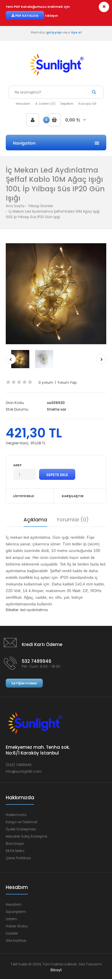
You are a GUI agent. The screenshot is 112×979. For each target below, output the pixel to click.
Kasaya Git (87, 103)
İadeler (12, 933)
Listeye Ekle (23, 496)
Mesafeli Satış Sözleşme (26, 836)
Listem (11, 918)
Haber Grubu (17, 926)
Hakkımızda (16, 814)
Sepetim (67, 103)
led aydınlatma (34, 609)
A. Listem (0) (45, 103)
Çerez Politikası (18, 858)
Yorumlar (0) (73, 519)
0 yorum (45, 382)
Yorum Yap (67, 382)
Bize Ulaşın (15, 843)
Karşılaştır (73, 496)
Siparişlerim (16, 911)
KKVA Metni (15, 850)
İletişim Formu (24, 683)
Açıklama (35, 519)
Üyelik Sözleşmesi (21, 829)
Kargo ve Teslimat (21, 821)
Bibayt (56, 969)
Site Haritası (16, 940)
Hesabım (23, 103)
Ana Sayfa (15, 205)
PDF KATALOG (26, 15)
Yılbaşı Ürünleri (40, 205)
